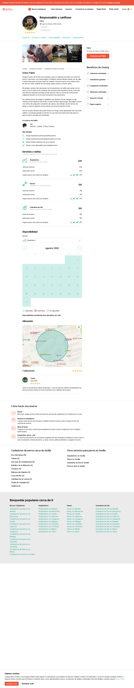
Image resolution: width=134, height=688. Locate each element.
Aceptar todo (11, 684)
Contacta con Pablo (98, 56)
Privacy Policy (119, 679)
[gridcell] (69, 259)
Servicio (25, 236)
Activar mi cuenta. (113, 3)
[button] (98, 73)
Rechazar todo (28, 683)
